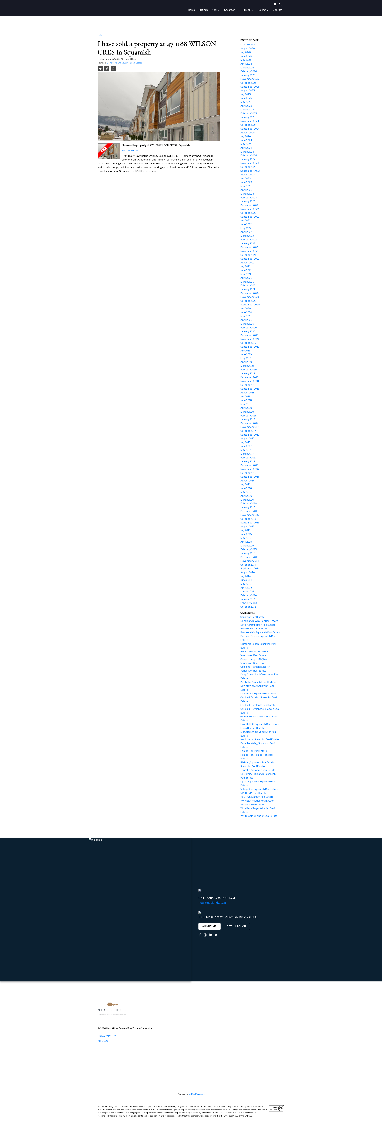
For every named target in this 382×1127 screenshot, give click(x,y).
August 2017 (247, 438)
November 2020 (249, 297)
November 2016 (249, 469)
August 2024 (247, 132)
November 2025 (249, 79)
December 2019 (249, 335)
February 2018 (248, 415)
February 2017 (248, 457)
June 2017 (246, 446)
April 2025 (246, 105)
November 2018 (249, 381)
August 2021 (247, 262)
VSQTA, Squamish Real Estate (257, 796)
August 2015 (247, 526)
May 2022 (245, 228)
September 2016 (249, 476)
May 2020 (245, 316)
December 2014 (249, 557)
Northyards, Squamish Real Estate (259, 739)
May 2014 (245, 583)
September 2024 (250, 128)
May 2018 (245, 404)
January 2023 (247, 201)
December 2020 (249, 293)
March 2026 (247, 67)
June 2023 (246, 182)
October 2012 (248, 606)
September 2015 (249, 522)
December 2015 (249, 511)
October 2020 (248, 300)
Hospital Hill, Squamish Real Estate (259, 724)
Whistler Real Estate (252, 804)
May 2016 (245, 492)
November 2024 (249, 121)
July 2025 (245, 94)
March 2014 (247, 591)
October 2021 (248, 255)
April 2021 (246, 277)
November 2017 (249, 427)
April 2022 (246, 232)
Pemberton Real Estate (253, 751)
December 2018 (249, 377)
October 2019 (248, 342)
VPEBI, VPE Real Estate (253, 793)
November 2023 (249, 163)
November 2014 (249, 560)
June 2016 (246, 488)
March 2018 (247, 411)
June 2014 (246, 580)
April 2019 (246, 362)
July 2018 (245, 396)
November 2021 (249, 251)
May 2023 (245, 186)
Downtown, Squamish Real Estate (259, 693)
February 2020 (248, 327)
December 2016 (249, 465)
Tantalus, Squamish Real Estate (257, 770)
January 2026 (247, 75)
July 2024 (245, 136)
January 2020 (247, 331)
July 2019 (245, 350)
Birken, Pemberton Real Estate (258, 624)
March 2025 (247, 109)
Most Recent (247, 44)
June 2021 (246, 270)
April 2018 (246, 407)
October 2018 (248, 385)
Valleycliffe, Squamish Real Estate (259, 789)
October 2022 (248, 212)
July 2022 (245, 220)
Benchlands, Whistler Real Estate (259, 621)
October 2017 (248, 430)
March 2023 (247, 193)
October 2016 (248, 473)
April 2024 (246, 147)
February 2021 (248, 285)
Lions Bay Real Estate (252, 728)
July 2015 (245, 530)
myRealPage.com (197, 1094)
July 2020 (245, 308)
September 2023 (250, 170)
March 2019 (247, 365)
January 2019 (247, 373)
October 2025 (248, 82)
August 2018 (247, 392)
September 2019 (249, 346)
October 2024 (248, 124)
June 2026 (246, 56)
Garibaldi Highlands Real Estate (258, 705)
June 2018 (246, 400)
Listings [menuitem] (203, 10)
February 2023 (248, 197)
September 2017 (249, 434)
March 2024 (247, 151)
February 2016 (248, 503)
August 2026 (247, 48)
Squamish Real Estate (252, 617)
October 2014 (248, 564)
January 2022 (247, 243)
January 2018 (247, 419)
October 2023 (248, 167)
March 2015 (247, 545)
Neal (214, 10)
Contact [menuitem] (277, 10)
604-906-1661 (225, 898)
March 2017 (247, 453)
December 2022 (249, 205)
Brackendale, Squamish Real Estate (260, 632)
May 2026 (245, 59)
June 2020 (246, 312)
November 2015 (249, 515)
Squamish (229, 10)
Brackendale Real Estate (254, 628)
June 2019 (246, 354)
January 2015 (247, 553)
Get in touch (236, 926)
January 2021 (247, 289)
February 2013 (248, 603)
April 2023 (246, 190)
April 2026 (246, 63)
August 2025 (247, 90)
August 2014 (247, 572)
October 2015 (248, 518)
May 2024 (245, 144)
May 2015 (245, 538)
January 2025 (247, 117)
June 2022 (246, 224)
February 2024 (248, 155)
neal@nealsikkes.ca (212, 902)
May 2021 (245, 274)
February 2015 (248, 549)
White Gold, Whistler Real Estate (258, 816)
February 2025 (248, 113)
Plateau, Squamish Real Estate (257, 762)
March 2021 (247, 281)
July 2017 (245, 442)
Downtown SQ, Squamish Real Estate (124, 63)
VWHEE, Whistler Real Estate (257, 800)
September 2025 (250, 86)
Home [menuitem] (191, 10)
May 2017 (245, 450)
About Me (209, 926)
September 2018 (249, 388)
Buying (246, 10)
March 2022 (247, 235)
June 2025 (246, 98)
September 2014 (250, 568)
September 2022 (249, 216)
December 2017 (249, 423)
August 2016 (247, 480)
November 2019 (249, 339)
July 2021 (245, 266)
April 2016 (246, 495)
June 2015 (246, 534)
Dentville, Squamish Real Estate (258, 682)
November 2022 (249, 209)
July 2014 (245, 576)
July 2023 (245, 178)
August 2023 (247, 174)
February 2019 (248, 369)
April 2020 (246, 320)
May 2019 (245, 358)
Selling (262, 10)
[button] (209, 926)
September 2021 (249, 258)
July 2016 (245, 484)
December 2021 (249, 247)
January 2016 (247, 507)
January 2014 (247, 599)
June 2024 (246, 140)
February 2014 (248, 595)
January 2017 (247, 461)
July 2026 (245, 52)
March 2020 (247, 323)
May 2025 (245, 102)
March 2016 (247, 499)
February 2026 (248, 71)
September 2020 (250, 304)
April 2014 (246, 587)
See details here (131, 150)
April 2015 (246, 541)
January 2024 (247, 159)
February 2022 (248, 239)
